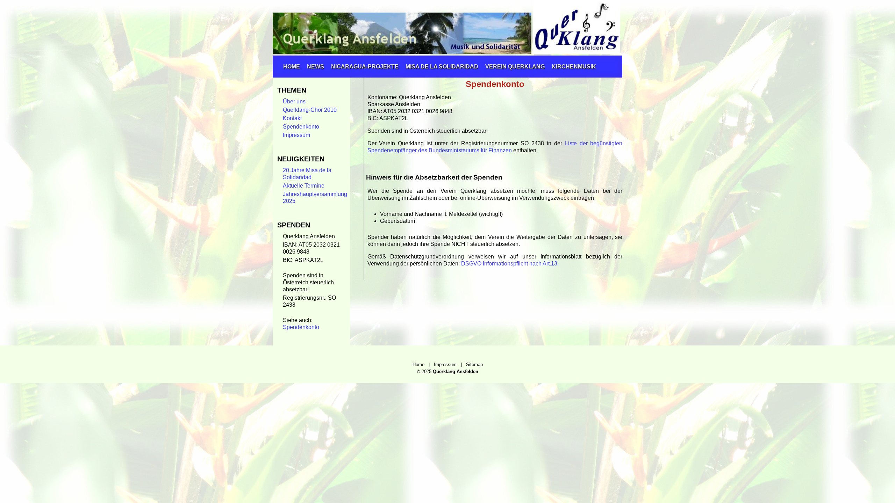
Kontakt (292, 118)
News (315, 67)
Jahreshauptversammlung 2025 (315, 197)
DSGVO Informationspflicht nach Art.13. (510, 264)
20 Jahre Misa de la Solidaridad (307, 173)
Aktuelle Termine (303, 186)
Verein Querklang (515, 67)
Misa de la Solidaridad (442, 67)
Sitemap (474, 364)
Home (291, 67)
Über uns (294, 101)
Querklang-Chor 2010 (310, 110)
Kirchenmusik (574, 67)
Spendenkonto (301, 127)
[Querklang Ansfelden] (444, 52)
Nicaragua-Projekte (365, 67)
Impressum (296, 135)
